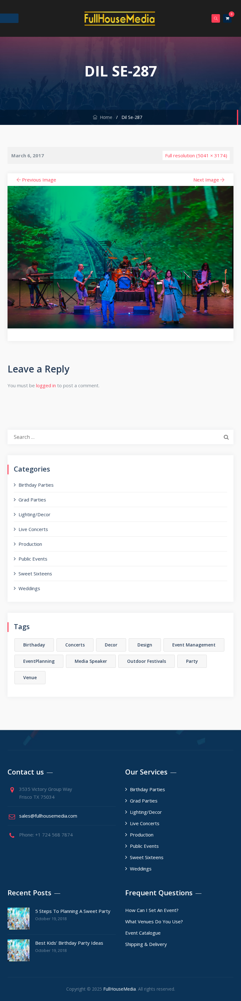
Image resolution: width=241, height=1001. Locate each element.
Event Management (194, 645)
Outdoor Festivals (146, 661)
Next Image (206, 179)
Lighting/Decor (35, 514)
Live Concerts (33, 529)
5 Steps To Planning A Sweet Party (72, 911)
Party (192, 661)
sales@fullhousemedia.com (48, 816)
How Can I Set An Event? (152, 910)
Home (104, 117)
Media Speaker (91, 661)
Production (30, 544)
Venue (30, 677)
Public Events (33, 559)
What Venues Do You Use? (154, 921)
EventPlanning (39, 661)
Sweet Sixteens (35, 573)
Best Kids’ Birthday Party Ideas (69, 943)
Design (144, 645)
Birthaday (34, 645)
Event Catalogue (143, 933)
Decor (111, 645)
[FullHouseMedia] (120, 18)
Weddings (29, 588)
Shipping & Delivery (146, 944)
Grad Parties (32, 499)
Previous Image (39, 179)
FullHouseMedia (119, 989)
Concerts (75, 645)
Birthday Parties (36, 485)
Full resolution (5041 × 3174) (196, 155)
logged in (46, 385)
